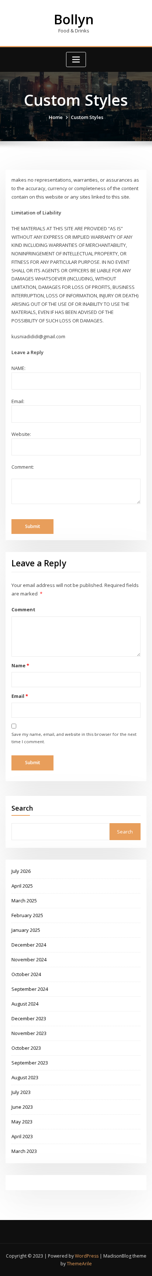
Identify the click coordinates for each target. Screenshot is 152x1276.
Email (19, 696)
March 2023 (24, 1151)
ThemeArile (79, 1264)
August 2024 (24, 1003)
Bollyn (74, 19)
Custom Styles (87, 117)
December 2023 (28, 1018)
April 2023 (22, 1136)
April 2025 (22, 885)
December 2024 (28, 944)
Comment (23, 609)
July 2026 (21, 871)
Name (20, 665)
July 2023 (21, 1092)
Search (22, 808)
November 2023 (28, 1033)
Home (56, 117)
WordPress (87, 1256)
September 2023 (29, 1062)
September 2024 (29, 989)
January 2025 (25, 930)
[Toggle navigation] (76, 59)
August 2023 (24, 1077)
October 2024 (26, 974)
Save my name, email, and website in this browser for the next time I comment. (74, 737)
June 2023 (22, 1107)
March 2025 (24, 900)
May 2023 (21, 1121)
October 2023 (26, 1048)
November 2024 (28, 959)
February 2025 (27, 915)
